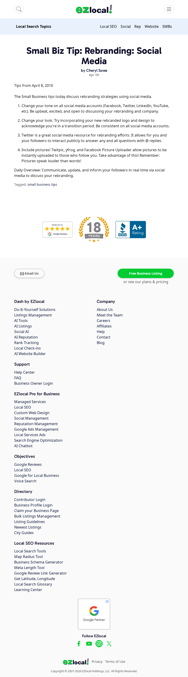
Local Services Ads (30, 434)
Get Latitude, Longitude (34, 578)
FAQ (17, 377)
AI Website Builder (30, 353)
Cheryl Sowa (96, 70)
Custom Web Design (32, 412)
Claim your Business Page (36, 510)
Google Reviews (28, 464)
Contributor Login (29, 499)
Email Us (32, 273)
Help (101, 331)
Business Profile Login (33, 505)
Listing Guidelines (29, 521)
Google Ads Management (36, 429)
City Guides (24, 532)
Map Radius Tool (28, 556)
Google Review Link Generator (40, 573)
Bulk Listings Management (37, 516)
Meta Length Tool (29, 567)
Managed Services (30, 401)
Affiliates (104, 326)
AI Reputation (26, 337)
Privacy (97, 661)
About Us (105, 309)
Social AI (21, 331)
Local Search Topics (33, 26)
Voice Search (25, 481)
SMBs (167, 26)
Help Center (24, 372)
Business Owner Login (33, 383)
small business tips (42, 184)
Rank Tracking (26, 342)
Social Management (31, 418)
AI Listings (23, 326)
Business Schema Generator (38, 562)
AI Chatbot (23, 445)
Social (126, 26)
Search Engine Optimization (38, 440)
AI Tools (21, 320)
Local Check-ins (27, 348)
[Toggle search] (19, 9)
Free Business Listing (145, 273)
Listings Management (33, 315)
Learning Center (28, 589)
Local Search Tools (30, 551)
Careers (103, 320)
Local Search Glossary (33, 584)
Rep (137, 26)
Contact (103, 337)
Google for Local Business (36, 475)
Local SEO (108, 26)
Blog (101, 342)
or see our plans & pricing (145, 281)
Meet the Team (110, 315)
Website (152, 26)
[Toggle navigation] (169, 9)
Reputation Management (36, 423)
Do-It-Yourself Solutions (34, 309)
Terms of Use (115, 661)
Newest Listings (27, 527)
